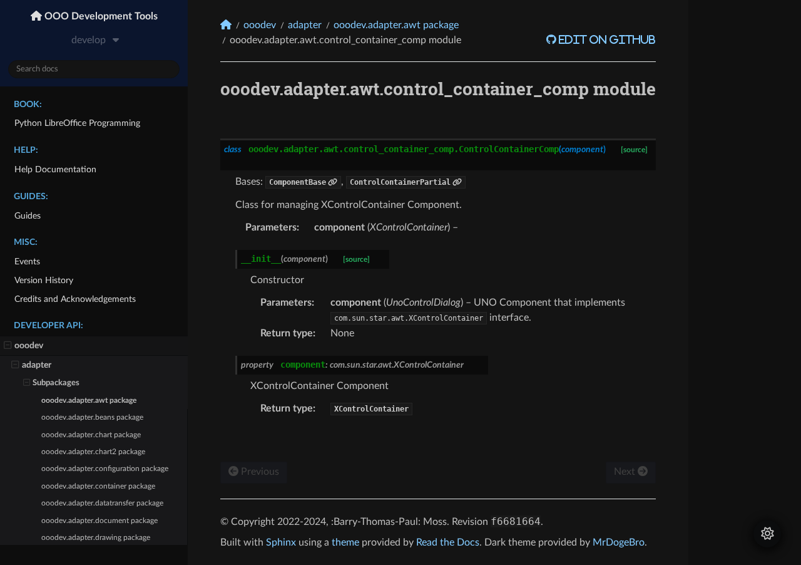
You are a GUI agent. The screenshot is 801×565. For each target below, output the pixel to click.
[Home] (226, 24)
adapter (36, 365)
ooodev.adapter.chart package (91, 435)
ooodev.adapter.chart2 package (93, 451)
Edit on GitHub (606, 39)
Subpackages (56, 383)
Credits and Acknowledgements (75, 299)
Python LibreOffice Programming (77, 123)
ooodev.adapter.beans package (92, 417)
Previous (258, 472)
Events (27, 261)
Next (626, 472)
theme (345, 542)
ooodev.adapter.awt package (88, 400)
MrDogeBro (619, 542)
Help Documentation (55, 169)
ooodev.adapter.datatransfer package (102, 503)
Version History (43, 280)
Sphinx (281, 542)
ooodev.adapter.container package (98, 486)
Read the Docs (447, 542)
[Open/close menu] (8, 345)
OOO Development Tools (100, 16)
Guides (27, 215)
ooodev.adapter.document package (99, 520)
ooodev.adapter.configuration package (104, 468)
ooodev (28, 345)
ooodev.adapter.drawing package (95, 537)
